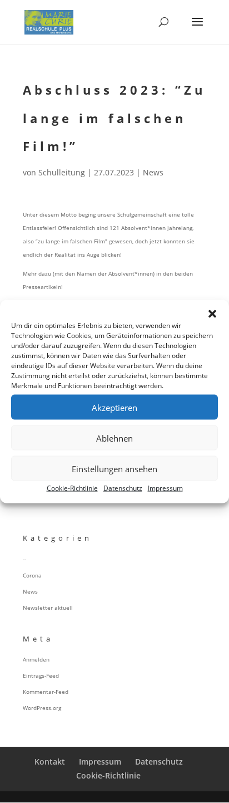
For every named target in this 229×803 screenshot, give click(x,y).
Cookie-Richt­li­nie (72, 488)
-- (24, 559)
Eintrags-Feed (41, 675)
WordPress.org (42, 708)
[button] (212, 314)
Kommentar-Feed (45, 692)
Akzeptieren (114, 407)
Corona (32, 575)
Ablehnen (114, 437)
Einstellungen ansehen (114, 468)
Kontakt (49, 761)
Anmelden (36, 659)
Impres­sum (165, 488)
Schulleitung (61, 172)
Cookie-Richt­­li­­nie (108, 775)
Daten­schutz (122, 488)
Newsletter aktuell (48, 607)
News (153, 172)
